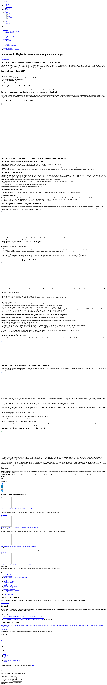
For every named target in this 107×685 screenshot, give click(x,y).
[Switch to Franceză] (56, 13)
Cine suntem (6, 657)
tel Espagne (9, 8)
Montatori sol (47, 625)
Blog (7, 44)
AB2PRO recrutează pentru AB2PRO (12, 660)
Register (6, 25)
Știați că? (5, 591)
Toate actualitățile (5, 59)
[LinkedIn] (53, 486)
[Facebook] (53, 484)
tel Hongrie (9, 7)
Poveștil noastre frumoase (9, 589)
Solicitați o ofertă (10, 36)
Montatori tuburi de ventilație (37, 625)
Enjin (33, 665)
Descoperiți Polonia (8, 580)
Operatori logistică (5, 626)
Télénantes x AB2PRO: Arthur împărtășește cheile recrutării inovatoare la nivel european (23, 618)
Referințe (8, 37)
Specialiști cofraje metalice (62, 625)
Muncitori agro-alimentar (97, 625)
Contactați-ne (7, 1)
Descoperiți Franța (7, 578)
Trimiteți (3, 683)
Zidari (2, 625)
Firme (4, 35)
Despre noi (6, 39)
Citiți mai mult (4, 515)
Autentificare (7, 23)
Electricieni (6, 625)
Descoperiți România (8, 582)
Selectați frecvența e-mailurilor (8, 679)
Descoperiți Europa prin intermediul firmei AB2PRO (15, 577)
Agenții (8, 41)
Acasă (4, 654)
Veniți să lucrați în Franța (9, 50)
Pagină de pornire (7, 48)
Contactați (5, 661)
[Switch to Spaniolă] (56, 18)
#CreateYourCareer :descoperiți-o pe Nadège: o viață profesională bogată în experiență (23, 619)
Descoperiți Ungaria (8, 585)
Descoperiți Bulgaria (8, 576)
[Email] (53, 489)
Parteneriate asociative (8, 587)
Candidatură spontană (11, 34)
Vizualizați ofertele (5, 603)
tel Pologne (9, 5)
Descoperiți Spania (7, 584)
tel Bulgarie (9, 4)
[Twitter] (53, 491)
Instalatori (27, 625)
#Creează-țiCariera (7, 574)
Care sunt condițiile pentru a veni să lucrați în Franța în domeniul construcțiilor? (19, 546)
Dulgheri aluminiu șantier (75, 625)
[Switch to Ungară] (56, 16)
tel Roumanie (9, 3)
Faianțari (53, 625)
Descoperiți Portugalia (8, 581)
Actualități (6, 43)
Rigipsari (27, 626)
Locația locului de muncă (7, 680)
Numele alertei (4, 676)
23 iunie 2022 (4, 57)
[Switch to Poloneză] (56, 17)
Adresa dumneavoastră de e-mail (8, 678)
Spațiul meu (6, 11)
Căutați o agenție (4, 640)
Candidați (5, 9)
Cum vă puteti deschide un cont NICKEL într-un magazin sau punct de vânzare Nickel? (21, 527)
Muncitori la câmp (86, 625)
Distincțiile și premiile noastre (10, 586)
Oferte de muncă (10, 32)
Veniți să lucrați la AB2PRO (9, 594)
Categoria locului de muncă (7, 682)
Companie (8, 40)
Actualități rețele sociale (11, 45)
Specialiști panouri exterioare (17, 625)
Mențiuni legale (7, 663)
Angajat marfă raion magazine (17, 626)
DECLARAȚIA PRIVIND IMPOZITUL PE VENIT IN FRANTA (16, 508)
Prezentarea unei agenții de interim (11, 49)
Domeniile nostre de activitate (13, 31)
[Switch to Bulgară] (56, 14)
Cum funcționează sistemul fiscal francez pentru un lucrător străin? (16, 564)
